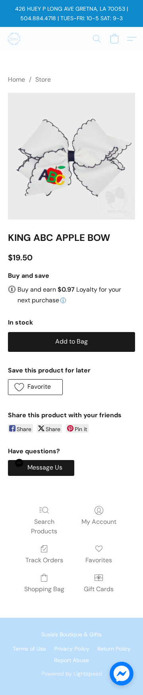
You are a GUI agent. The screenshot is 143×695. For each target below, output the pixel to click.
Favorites (98, 560)
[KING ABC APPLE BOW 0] (71, 156)
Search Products (44, 526)
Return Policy (114, 648)
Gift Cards (99, 589)
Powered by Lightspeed (71, 673)
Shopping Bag (44, 589)
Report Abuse (71, 660)
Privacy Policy (71, 648)
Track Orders (44, 560)
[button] (14, 39)
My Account (98, 521)
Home (16, 79)
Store (43, 79)
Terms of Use (29, 648)
